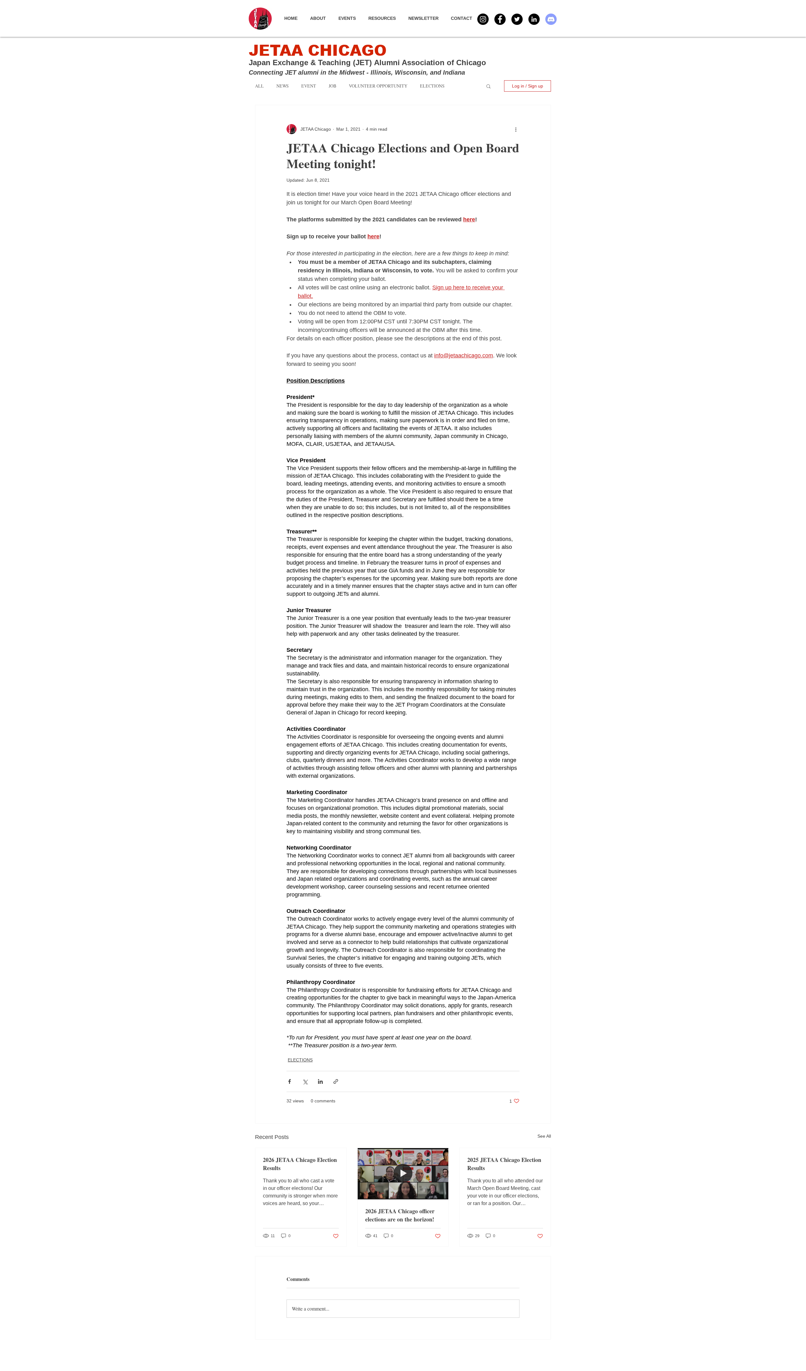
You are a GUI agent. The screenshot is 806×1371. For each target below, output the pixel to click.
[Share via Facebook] (289, 1081)
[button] (350, 18)
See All (544, 1136)
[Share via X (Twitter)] (305, 1081)
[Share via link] (336, 1081)
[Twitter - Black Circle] (517, 19)
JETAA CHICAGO (318, 50)
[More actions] (515, 129)
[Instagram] (483, 19)
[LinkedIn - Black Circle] (534, 19)
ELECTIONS (300, 1059)
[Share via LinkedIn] (320, 1081)
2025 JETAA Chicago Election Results (504, 1164)
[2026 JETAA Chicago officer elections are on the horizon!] (403, 1173)
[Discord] (551, 19)
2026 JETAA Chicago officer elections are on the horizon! (399, 1215)
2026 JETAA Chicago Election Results (300, 1164)
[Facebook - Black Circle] (500, 19)
